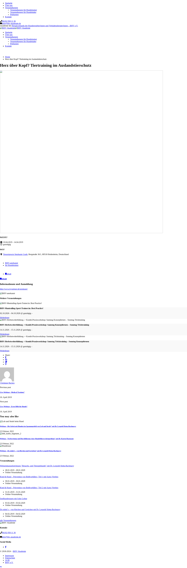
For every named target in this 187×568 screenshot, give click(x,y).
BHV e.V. (9, 562)
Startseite (8, 3)
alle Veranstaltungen (8, 520)
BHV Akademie (19, 551)
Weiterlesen (4, 318)
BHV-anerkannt (11, 263)
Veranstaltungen (11, 8)
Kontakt (8, 17)
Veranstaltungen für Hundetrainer (23, 10)
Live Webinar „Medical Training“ (12, 392)
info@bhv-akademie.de (11, 23)
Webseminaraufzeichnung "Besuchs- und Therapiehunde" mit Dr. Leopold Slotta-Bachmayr (37, 466)
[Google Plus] (6, 360)
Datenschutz (10, 558)
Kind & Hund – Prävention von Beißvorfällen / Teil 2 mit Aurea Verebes (29, 488)
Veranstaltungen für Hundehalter (23, 12)
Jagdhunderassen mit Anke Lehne (13, 499)
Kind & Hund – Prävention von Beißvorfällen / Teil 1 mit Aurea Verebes (29, 477)
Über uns (8, 5)
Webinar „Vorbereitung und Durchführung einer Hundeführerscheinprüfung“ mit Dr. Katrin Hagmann (37, 439)
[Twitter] (6, 362)
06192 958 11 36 (9, 21)
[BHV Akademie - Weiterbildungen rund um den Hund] (7, 28)
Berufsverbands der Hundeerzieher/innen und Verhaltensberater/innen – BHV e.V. (45, 26)
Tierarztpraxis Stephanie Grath (15, 254)
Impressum (9, 556)
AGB (7, 560)
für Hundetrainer (11, 265)
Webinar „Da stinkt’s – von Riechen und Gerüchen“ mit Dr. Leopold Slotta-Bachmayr (30, 451)
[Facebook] (5, 357)
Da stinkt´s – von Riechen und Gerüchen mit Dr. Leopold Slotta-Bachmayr (30, 509)
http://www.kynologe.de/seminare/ (14, 289)
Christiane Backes (7, 383)
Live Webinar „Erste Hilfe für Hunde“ (13, 406)
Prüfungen (14, 14)
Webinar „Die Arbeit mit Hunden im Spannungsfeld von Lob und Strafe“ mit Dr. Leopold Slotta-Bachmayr (38, 426)
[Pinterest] (6, 364)
